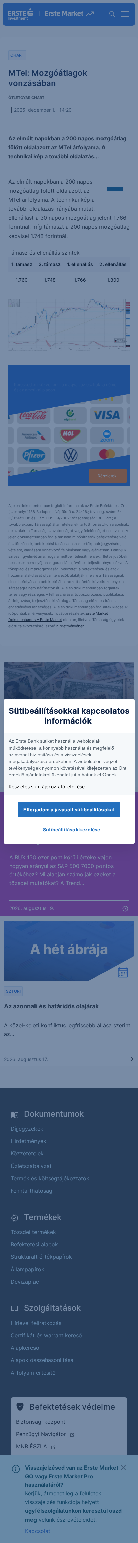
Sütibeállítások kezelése (71, 829)
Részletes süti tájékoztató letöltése (47, 786)
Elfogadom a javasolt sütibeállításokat (68, 809)
